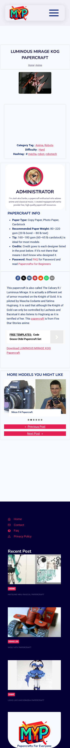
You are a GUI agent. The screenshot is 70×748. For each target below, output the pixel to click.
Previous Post (36, 426)
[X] (23, 278)
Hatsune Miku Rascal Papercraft (26, 594)
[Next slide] (62, 398)
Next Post (33, 433)
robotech (51, 154)
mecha (32, 154)
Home (31, 65)
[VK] (29, 278)
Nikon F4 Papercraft (22, 412)
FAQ (35, 259)
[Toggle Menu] (54, 13)
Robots (48, 145)
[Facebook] (17, 278)
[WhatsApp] (46, 278)
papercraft (37, 318)
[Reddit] (40, 278)
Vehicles (13, 641)
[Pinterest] (35, 278)
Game (11, 694)
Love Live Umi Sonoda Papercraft (26, 700)
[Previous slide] (7, 398)
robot (41, 154)
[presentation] (35, 396)
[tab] (28, 420)
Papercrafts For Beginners (34, 264)
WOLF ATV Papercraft (19, 647)
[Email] (52, 278)
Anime (39, 65)
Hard (42, 149)
